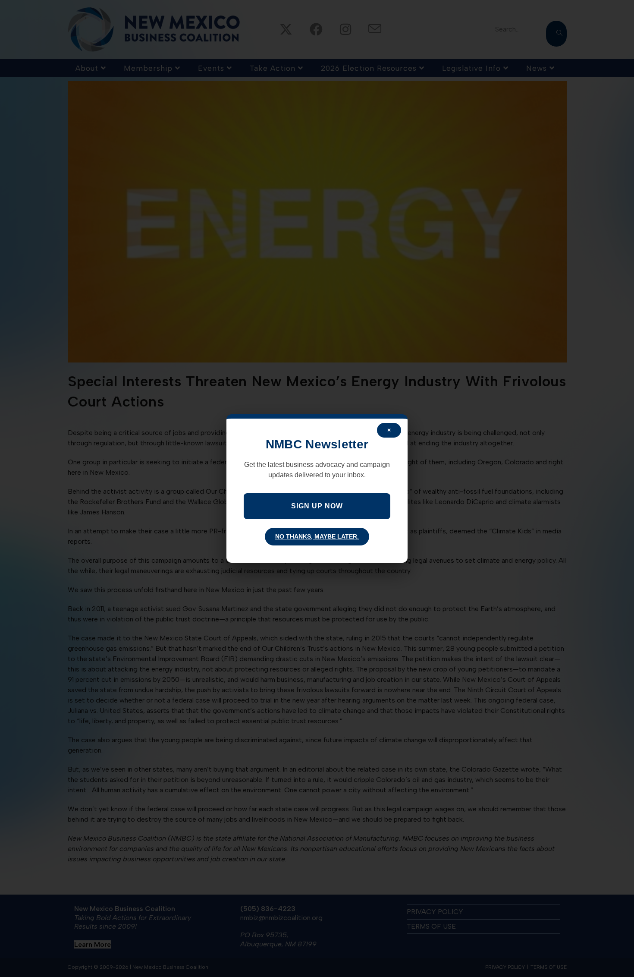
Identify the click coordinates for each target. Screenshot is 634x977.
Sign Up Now (317, 506)
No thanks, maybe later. (317, 536)
